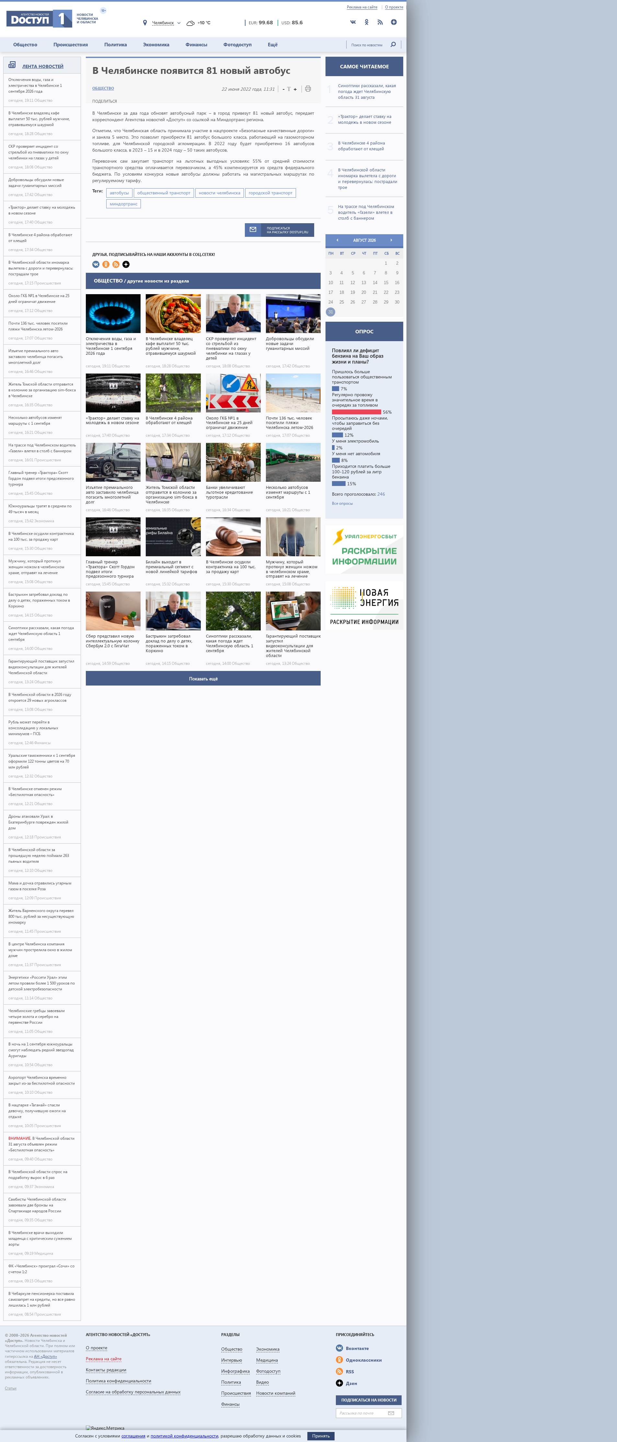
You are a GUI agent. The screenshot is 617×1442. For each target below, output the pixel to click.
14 (375, 283)
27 (363, 302)
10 (330, 283)
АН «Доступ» (45, 1356)
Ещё (273, 44)
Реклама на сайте (362, 7)
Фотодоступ (237, 44)
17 (330, 292)
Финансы (196, 44)
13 (363, 283)
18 (341, 292)
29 (386, 302)
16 (397, 283)
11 (341, 283)
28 (375, 302)
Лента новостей (42, 66)
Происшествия (70, 44)
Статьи (11, 1388)
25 (341, 302)
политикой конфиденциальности (184, 1436)
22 (386, 292)
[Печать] (308, 90)
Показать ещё (203, 678)
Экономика (156, 44)
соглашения (133, 1436)
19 (352, 292)
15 (386, 283)
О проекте (394, 7)
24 (330, 302)
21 (375, 292)
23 (397, 292)
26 (352, 302)
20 (363, 292)
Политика (115, 44)
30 (397, 302)
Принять (321, 1436)
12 (352, 283)
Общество (25, 44)
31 (330, 312)
